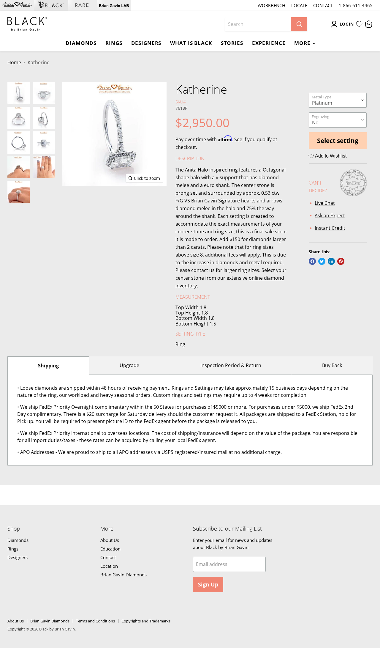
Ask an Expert (330, 215)
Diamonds (81, 42)
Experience (269, 42)
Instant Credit (330, 228)
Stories (232, 42)
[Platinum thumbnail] (18, 93)
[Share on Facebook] (312, 261)
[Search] (299, 24)
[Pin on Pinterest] (340, 261)
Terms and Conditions (95, 621)
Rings (113, 42)
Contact (323, 5)
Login (347, 24)
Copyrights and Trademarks (145, 621)
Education (110, 549)
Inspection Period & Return (230, 365)
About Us (109, 540)
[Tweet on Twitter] (321, 261)
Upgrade (129, 365)
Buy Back (332, 365)
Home (14, 62)
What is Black (191, 42)
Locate (299, 5)
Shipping (48, 365)
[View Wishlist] (359, 24)
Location (109, 566)
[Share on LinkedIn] (331, 261)
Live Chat (325, 203)
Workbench (271, 5)
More (303, 42)
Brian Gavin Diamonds (123, 575)
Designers (146, 42)
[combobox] (258, 24)
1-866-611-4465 (356, 5)
